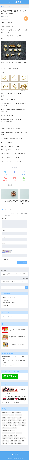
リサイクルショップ (21, 425)
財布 (23, 440)
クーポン (4, 417)
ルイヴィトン (18, 433)
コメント (4, 218)
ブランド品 (4, 425)
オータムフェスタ (5, 415)
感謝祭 (15, 440)
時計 (19, 440)
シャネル (13, 417)
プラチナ (14, 425)
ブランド (23, 422)
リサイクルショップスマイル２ (8, 430)
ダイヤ (3, 422)
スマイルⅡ (4, 420)
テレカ (15, 422)
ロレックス (4, 435)
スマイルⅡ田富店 (11, 420)
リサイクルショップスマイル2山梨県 (9, 427)
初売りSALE (22, 438)
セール (24, 420)
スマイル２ (19, 420)
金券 (12, 443)
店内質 (11, 440)
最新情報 (10, 185)
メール (4, 237)
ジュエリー (19, 417)
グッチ (9, 417)
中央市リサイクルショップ (7, 438)
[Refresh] (12, 250)
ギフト (12, 415)
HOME (15, 454)
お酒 (9, 412)
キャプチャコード (6, 259)
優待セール (16, 438)
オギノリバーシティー (16, 412)
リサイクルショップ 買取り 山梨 (8, 433)
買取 (3, 443)
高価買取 (19, 443)
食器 (15, 443)
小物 (3, 440)
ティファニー (9, 422)
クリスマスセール (18, 415)
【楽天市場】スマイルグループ (14, 391)
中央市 (15, 435)
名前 (3, 230)
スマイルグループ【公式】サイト (10, 402)
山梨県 (7, 440)
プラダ (9, 425)
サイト (3, 243)
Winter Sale (4, 412)
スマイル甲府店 (14, 2)
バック (19, 422)
